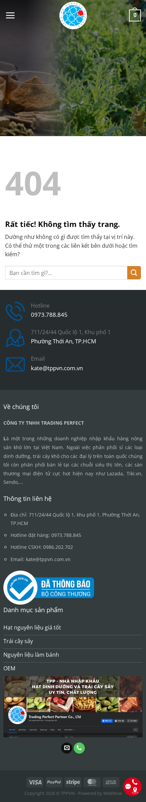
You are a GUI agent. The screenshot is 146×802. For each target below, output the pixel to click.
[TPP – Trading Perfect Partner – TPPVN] (73, 15)
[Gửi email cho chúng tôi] (66, 748)
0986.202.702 (58, 547)
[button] (10, 15)
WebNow (112, 793)
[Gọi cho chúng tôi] (79, 748)
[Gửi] (134, 272)
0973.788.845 (49, 314)
